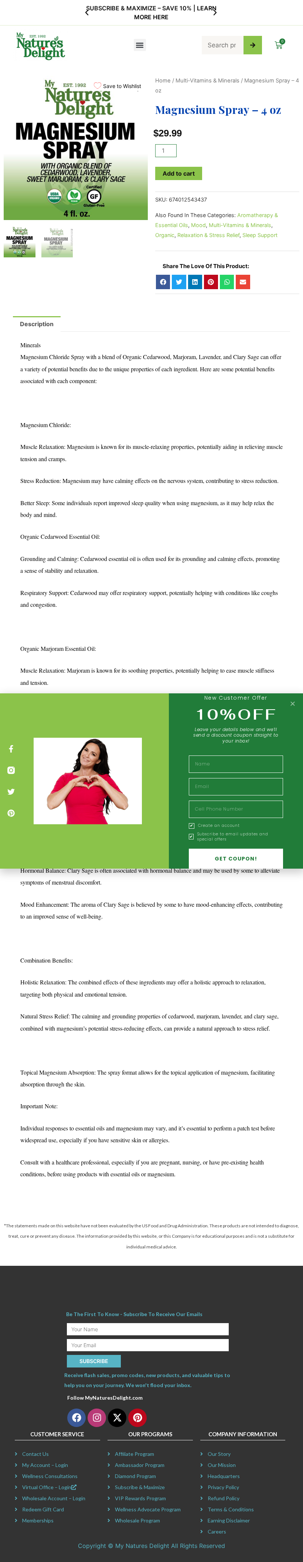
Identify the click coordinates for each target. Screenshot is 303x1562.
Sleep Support (260, 235)
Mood (198, 225)
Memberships (38, 1520)
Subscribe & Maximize (140, 1487)
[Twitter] (11, 791)
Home (163, 80)
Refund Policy (223, 1498)
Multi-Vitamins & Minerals (207, 80)
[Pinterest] (11, 813)
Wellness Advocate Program (148, 1509)
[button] (87, 12)
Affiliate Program (134, 1454)
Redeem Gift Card (43, 1509)
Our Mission (222, 1465)
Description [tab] (37, 324)
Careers (217, 1531)
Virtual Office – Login (46, 1487)
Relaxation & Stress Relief (208, 235)
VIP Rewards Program (140, 1498)
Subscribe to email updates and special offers (232, 837)
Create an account (219, 825)
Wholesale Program (137, 1520)
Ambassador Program (139, 1465)
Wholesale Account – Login (53, 1498)
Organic (164, 235)
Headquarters (224, 1476)
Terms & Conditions (231, 1509)
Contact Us (35, 1454)
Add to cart (179, 173)
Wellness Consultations (50, 1476)
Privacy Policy (223, 1487)
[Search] (253, 45)
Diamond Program (135, 1476)
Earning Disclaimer (229, 1520)
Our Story (219, 1454)
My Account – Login (45, 1465)
